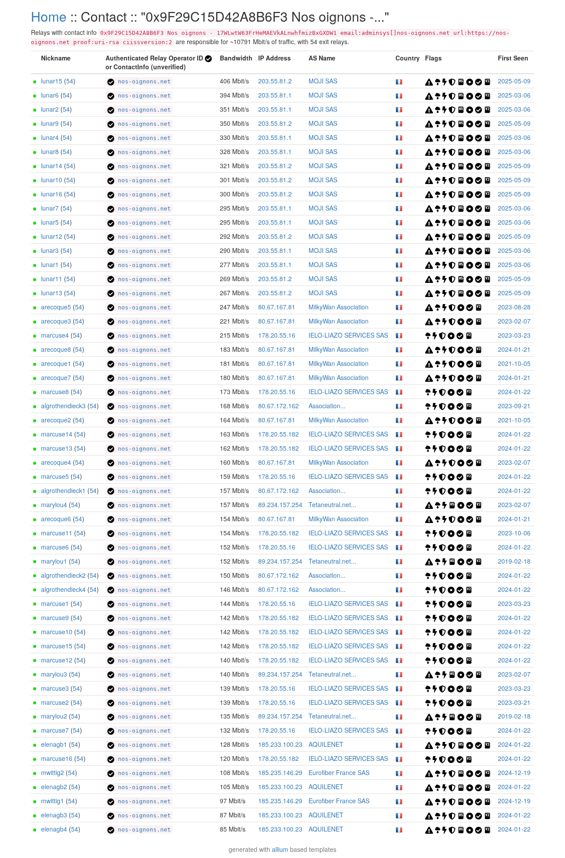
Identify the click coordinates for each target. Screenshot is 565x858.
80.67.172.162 (278, 405)
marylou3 (54, 674)
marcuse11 (56, 532)
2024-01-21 (514, 349)
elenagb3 (54, 814)
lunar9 (50, 123)
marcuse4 (55, 335)
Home (49, 16)
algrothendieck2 (63, 575)
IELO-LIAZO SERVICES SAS (348, 335)
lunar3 (50, 250)
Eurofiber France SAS (339, 772)
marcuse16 (56, 758)
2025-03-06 (514, 94)
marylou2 (54, 715)
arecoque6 (56, 518)
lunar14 (51, 165)
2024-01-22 (514, 391)
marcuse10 (56, 631)
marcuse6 (55, 546)
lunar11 (51, 278)
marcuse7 (55, 730)
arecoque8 (56, 349)
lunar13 (51, 292)
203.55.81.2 (275, 80)
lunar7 (50, 207)
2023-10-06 (514, 532)
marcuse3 (55, 688)
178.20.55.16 (276, 335)
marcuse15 (56, 645)
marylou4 (54, 504)
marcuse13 (56, 448)
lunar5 (50, 222)
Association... (327, 405)
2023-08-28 (514, 306)
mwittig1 (52, 800)
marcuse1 (55, 603)
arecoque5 (56, 306)
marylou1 (54, 561)
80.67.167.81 (276, 306)
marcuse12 (56, 659)
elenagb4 (54, 828)
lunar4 (50, 137)
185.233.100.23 (280, 744)
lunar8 (50, 151)
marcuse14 (56, 433)
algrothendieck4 (63, 589)
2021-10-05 (514, 363)
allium (280, 849)
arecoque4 (56, 462)
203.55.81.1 (275, 94)
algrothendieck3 (63, 405)
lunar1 (50, 264)
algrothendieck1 (63, 490)
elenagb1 (54, 744)
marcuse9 (55, 617)
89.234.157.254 (280, 504)
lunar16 (51, 193)
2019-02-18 (514, 561)
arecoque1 (56, 363)
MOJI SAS (323, 80)
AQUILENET (326, 744)
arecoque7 (56, 377)
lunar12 (51, 236)
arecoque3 (56, 320)
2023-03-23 (514, 335)
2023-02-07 (514, 320)
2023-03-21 (514, 702)
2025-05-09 (514, 80)
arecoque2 (56, 419)
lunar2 (50, 109)
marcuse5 (55, 476)
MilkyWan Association (339, 306)
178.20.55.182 (278, 433)
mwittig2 (52, 772)
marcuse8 (55, 391)
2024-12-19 (514, 772)
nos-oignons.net (142, 81)
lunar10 (51, 179)
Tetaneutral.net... (332, 504)
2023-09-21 (514, 405)
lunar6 (50, 94)
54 (69, 80)
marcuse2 (55, 702)
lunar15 (51, 80)
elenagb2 (54, 786)
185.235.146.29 (280, 772)
